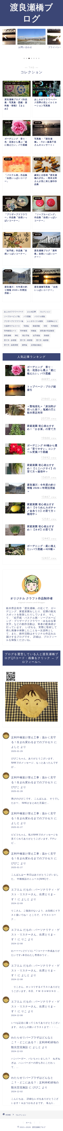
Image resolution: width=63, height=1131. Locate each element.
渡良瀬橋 (7, 335)
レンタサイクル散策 (35, 321)
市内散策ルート (10, 331)
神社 (16, 335)
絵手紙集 (36, 335)
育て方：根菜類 (42, 340)
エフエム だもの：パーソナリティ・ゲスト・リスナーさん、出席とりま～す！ (35, 894)
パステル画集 (39, 316)
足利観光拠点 (36, 345)
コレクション (45, 312)
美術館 (46, 335)
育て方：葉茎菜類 (11, 345)
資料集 (24, 345)
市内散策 (54, 326)
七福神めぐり (52, 321)
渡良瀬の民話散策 (47, 331)
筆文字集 (25, 335)
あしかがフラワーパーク (13, 312)
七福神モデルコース (12, 326)
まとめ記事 (31, 312)
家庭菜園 (36, 326)
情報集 (33, 331)
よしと (15, 746)
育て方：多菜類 (10, 340)
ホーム (29, 1123)
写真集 (26, 326)
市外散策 (23, 331)
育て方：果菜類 (26, 340)
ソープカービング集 (12, 316)
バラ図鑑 (27, 316)
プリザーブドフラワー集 (13, 321)
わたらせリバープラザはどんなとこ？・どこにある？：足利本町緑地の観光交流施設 (35, 1042)
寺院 (45, 326)
